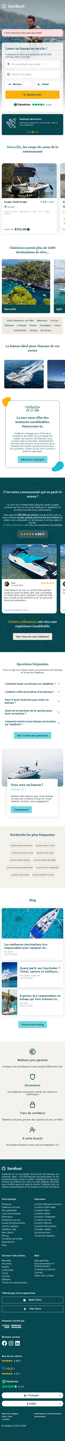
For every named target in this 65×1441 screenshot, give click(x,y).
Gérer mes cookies (44, 1275)
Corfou (54, 320)
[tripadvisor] (10, 1381)
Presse (5, 1235)
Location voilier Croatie (45, 845)
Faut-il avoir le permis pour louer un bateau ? (27, 701)
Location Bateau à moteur (48, 1204)
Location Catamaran (44, 1216)
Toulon (33, 325)
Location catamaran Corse (22, 852)
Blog (4, 1245)
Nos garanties (9, 1210)
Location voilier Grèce (20, 874)
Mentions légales (10, 1413)
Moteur (17, 84)
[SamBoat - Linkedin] (17, 1343)
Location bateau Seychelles (44, 860)
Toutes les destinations (14, 1282)
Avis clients (8, 1232)
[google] (8, 1368)
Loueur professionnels (13, 1223)
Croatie (6, 1276)
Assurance (7, 1216)
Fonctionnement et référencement (44, 1264)
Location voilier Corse (45, 852)
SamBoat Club (9, 1229)
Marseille (14, 147)
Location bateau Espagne (20, 860)
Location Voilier (42, 1213)
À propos (6, 1204)
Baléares (6, 1279)
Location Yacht (42, 1210)
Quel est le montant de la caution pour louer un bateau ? (28, 712)
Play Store (35, 1308)
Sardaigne (45, 325)
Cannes (33, 330)
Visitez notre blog (32, 1024)
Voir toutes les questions (32, 735)
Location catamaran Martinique (20, 867)
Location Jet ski (42, 1220)
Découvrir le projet (32, 459)
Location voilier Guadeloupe (47, 867)
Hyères (5, 1266)
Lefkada (21, 325)
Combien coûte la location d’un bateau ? (29, 691)
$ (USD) (31, 1403)
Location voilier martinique (21, 845)
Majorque (42, 320)
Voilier (45, 84)
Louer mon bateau (11, 1213)
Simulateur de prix (11, 1220)
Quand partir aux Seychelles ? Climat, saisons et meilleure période (40, 971)
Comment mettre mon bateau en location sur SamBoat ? (30, 722)
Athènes (9, 325)
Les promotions (42, 1232)
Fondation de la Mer (12, 1238)
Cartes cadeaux (10, 1226)
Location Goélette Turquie (43, 874)
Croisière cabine (42, 1229)
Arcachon (46, 330)
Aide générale (41, 1260)
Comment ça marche (44, 1269)
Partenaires (40, 1416)
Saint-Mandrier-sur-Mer (20, 320)
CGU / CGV (7, 1416)
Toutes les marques (44, 1235)
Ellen (10, 951)
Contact (38, 1272)
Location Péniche (43, 1223)
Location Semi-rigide (45, 1207)
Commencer (21, 809)
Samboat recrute (11, 1207)
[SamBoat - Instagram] (11, 1343)
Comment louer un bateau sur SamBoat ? (30, 683)
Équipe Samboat (32, 975)
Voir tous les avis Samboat (32, 636)
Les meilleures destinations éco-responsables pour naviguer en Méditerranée (26, 947)
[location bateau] (13, 6)
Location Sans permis (45, 1226)
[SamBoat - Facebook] (4, 1343)
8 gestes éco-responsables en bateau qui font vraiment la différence (40, 999)
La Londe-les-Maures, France (16, 610)
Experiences (8, 1242)
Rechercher (34, 94)
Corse (57, 325)
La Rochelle (20, 330)
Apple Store (35, 1299)
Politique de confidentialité (47, 1413)
